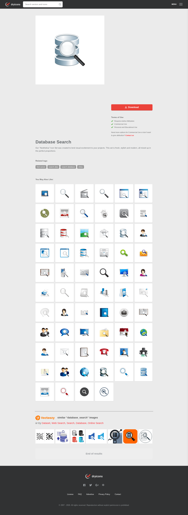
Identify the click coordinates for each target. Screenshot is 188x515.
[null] (44, 436)
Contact (118, 494)
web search (58, 423)
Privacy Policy (104, 494)
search (70, 423)
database (81, 423)
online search (95, 423)
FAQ (80, 494)
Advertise (90, 494)
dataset (46, 423)
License (70, 494)
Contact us (129, 135)
